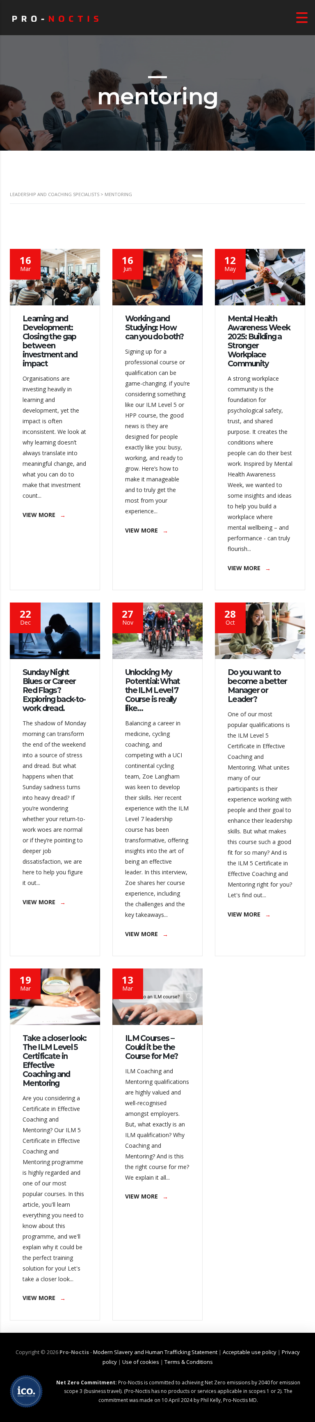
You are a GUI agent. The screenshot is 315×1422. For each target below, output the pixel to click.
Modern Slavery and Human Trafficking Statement (155, 1352)
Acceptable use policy (249, 1352)
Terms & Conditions (188, 1362)
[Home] (55, 17)
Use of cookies (140, 1362)
